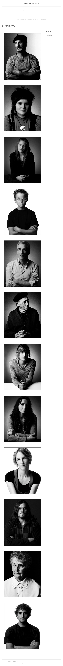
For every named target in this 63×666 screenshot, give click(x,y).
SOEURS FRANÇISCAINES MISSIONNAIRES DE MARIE (22, 16)
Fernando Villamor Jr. (18, 663)
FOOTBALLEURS (53, 10)
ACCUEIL (8, 10)
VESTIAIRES (43, 19)
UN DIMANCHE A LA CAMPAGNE (24, 19)
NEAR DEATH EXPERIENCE (42, 13)
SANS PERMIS (57, 13)
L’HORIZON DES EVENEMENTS (19, 13)
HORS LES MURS (6, 13)
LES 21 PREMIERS (31, 13)
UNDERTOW (36, 19)
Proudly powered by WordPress (10, 661)
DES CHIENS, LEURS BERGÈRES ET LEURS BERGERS (29, 10)
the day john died (45, 16)
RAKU (51, 13)
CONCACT (14, 10)
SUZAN (37, 16)
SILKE (8, 16)
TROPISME (54, 16)
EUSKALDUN (45, 10)
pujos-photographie (31, 3)
